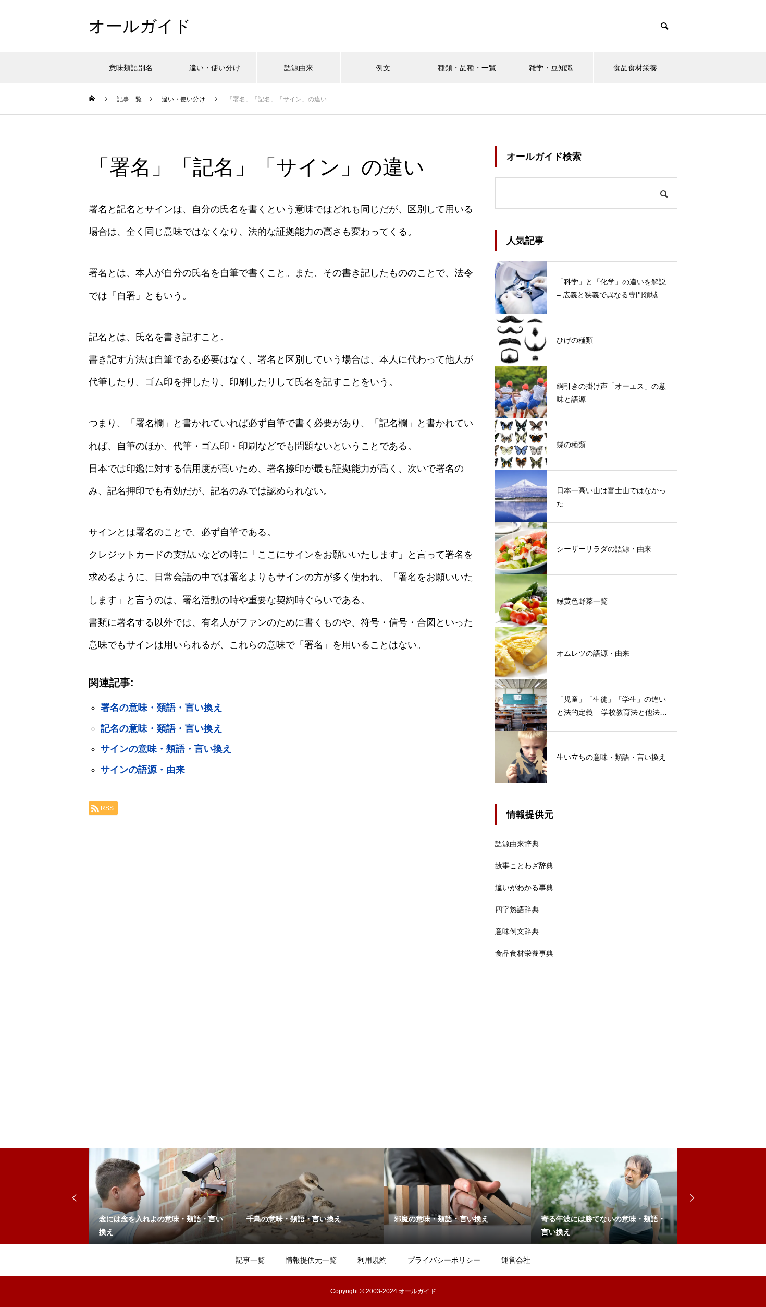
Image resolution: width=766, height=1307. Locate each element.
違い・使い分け (214, 68)
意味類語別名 (131, 68)
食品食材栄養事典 (524, 953)
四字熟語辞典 (517, 909)
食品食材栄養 (635, 68)
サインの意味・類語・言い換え (166, 749)
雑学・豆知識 (551, 68)
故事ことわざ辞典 (524, 865)
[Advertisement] (281, 954)
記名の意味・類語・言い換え (162, 728)
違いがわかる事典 (524, 887)
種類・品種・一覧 (467, 68)
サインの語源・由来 (143, 769)
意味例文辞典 (517, 931)
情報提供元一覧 (311, 1260)
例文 (383, 68)
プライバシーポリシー (443, 1260)
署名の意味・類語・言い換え (162, 707)
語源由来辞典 (517, 844)
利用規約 (372, 1260)
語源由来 (298, 68)
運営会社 (515, 1260)
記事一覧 (250, 1260)
